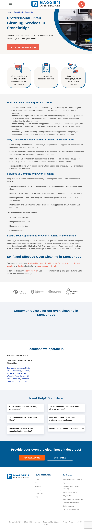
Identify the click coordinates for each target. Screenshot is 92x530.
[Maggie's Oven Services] (46, 4)
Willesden (11, 373)
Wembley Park (13, 376)
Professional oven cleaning (72, 479)
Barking (77, 263)
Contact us (39, 493)
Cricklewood (12, 381)
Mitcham (70, 263)
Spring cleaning (68, 506)
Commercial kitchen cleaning (73, 499)
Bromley (10, 266)
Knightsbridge (33, 263)
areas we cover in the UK (46, 266)
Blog (36, 497)
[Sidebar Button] (10, 4)
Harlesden (20, 368)
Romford (21, 266)
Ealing (20, 381)
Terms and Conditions (51, 522)
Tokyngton (11, 368)
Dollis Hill (16, 379)
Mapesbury (16, 371)
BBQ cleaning (67, 496)
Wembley (62, 263)
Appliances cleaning (70, 492)
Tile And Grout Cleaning (71, 509)
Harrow (54, 263)
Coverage (38, 490)
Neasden (25, 371)
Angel (42, 263)
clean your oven (31, 271)
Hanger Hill (24, 376)
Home (37, 479)
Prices (37, 483)
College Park (21, 373)
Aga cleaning (67, 483)
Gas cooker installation (71, 502)
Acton (9, 379)
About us (38, 486)
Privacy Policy (68, 522)
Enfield (48, 263)
